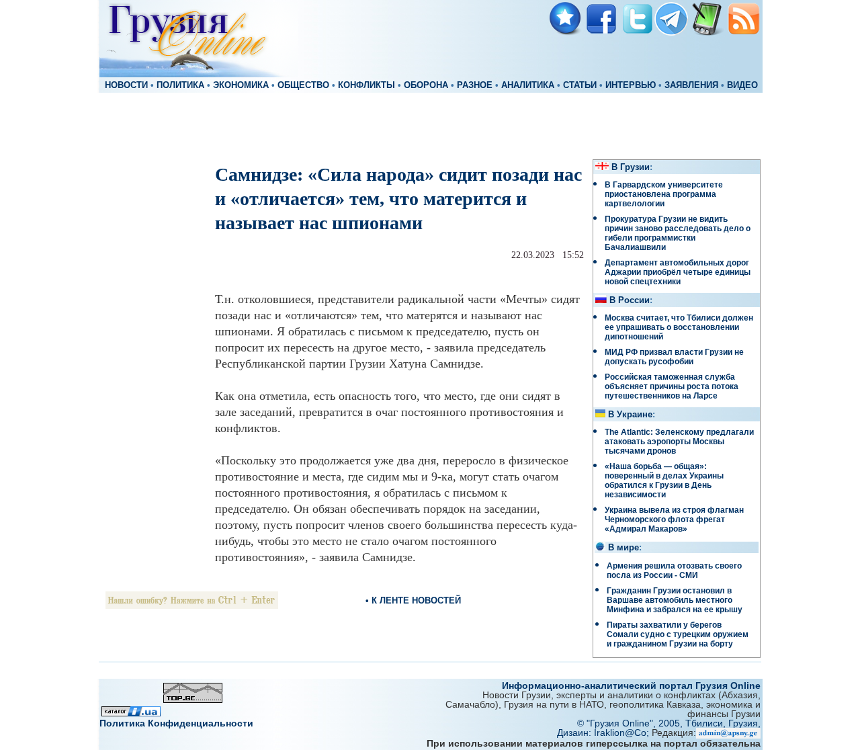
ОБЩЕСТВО (303, 85)
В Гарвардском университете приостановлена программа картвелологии (664, 194)
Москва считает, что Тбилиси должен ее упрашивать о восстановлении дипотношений (679, 327)
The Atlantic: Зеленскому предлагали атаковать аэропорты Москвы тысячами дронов (679, 441)
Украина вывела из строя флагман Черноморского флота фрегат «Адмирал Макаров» (674, 519)
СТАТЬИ (580, 85)
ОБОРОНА (426, 85)
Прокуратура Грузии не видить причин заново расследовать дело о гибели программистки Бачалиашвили (677, 233)
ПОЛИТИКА (180, 85)
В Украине (630, 414)
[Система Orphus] (191, 605)
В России (629, 300)
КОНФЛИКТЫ (366, 85)
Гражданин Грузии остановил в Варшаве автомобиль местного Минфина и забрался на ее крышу (674, 600)
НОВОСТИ (126, 85)
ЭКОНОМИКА (241, 85)
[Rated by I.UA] (131, 712)
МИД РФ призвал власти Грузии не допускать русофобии (674, 356)
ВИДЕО (742, 85)
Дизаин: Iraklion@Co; (604, 732)
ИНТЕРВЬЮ (630, 85)
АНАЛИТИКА (527, 85)
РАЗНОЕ (474, 85)
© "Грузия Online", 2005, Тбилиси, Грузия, (669, 723)
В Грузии (630, 167)
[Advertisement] (430, 125)
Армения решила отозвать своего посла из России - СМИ (674, 570)
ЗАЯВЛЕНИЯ (691, 85)
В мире (623, 547)
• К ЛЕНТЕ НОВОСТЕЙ (413, 600)
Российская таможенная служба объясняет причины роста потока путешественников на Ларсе (671, 386)
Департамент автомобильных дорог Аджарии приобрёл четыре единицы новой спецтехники (677, 272)
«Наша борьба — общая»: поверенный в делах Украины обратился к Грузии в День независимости (664, 480)
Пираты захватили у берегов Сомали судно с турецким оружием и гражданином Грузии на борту (677, 634)
